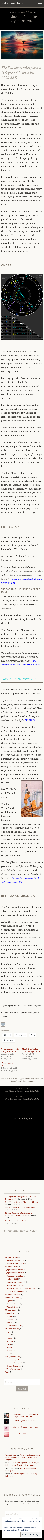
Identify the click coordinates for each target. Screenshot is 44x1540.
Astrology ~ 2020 (11, 1267)
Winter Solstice (12, 1307)
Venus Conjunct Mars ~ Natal (24, 1421)
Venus (9, 1353)
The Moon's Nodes (14, 1326)
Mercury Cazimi (11, 1310)
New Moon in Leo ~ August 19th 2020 (22, 1097)
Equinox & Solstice (12, 1298)
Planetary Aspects (12, 1329)
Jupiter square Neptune (15, 1260)
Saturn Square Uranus (15, 1285)
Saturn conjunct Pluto (15, 1276)
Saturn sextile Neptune (15, 1263)
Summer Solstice (13, 1304)
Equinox (10, 1301)
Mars (9, 1335)
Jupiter (9, 1332)
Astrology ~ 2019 (11, 1257)
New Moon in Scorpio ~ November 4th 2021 (21, 1202)
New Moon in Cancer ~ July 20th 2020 (22, 1089)
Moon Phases (10, 1313)
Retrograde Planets (12, 1357)
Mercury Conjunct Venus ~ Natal (25, 1427)
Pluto (9, 1344)
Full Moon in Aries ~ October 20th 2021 (20, 1208)
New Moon (11, 1322)
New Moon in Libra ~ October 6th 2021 (20, 1221)
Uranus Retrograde (14, 1366)
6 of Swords (29, 1079)
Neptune (10, 1341)
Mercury (10, 1338)
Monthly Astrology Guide (16, 1282)
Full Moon (13, 1079)
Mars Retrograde (13, 1360)
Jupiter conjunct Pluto (15, 1270)
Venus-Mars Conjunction (16, 1291)
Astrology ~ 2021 (11, 1279)
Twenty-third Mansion (25, 1081)
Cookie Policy (22, 1530)
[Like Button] (3, 1024)
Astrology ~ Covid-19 (13, 1295)
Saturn (9, 1347)
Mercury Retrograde (14, 1363)
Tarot (7, 1372)
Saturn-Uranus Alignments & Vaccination (22, 1288)
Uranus (9, 1350)
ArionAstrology (11, 1455)
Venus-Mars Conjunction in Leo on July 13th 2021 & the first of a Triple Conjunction (22, 1457)
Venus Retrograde (13, 1369)
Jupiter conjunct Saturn (15, 1273)
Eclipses (10, 1316)
